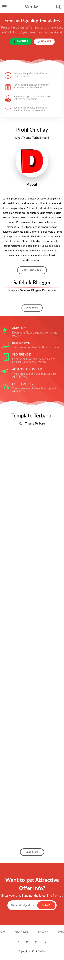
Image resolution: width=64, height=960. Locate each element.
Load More (32, 308)
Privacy (43, 932)
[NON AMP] (44, 44)
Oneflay (32, 7)
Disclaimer (21, 932)
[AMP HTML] (21, 44)
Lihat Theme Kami (32, 270)
